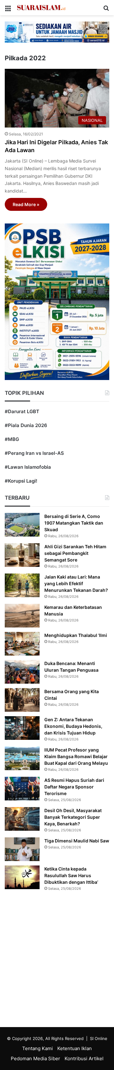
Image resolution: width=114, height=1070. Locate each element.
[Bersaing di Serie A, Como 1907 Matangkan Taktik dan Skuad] (22, 525)
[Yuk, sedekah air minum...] (57, 32)
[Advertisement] (57, 961)
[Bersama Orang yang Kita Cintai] (22, 700)
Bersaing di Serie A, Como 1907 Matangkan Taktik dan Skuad (73, 523)
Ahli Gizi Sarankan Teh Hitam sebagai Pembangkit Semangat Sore (75, 553)
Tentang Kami (37, 1048)
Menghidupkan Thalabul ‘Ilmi (75, 635)
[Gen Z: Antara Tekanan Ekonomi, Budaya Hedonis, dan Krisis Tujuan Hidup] (22, 728)
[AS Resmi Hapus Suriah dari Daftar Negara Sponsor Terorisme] (22, 788)
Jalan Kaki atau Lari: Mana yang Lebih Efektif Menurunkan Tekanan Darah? (76, 583)
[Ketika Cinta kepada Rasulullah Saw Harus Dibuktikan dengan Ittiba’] (22, 877)
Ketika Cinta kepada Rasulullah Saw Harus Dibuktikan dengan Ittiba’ (71, 875)
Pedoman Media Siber (35, 1058)
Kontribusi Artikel (84, 1058)
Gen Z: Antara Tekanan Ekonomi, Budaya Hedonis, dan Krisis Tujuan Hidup (73, 726)
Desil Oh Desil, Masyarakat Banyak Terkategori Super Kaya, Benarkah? (73, 817)
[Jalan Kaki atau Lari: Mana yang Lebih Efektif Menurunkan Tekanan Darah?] (22, 585)
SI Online (98, 1038)
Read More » (26, 204)
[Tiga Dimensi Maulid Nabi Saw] (22, 849)
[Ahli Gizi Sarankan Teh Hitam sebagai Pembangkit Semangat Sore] (22, 555)
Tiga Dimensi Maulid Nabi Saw (76, 840)
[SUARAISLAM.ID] (41, 7)
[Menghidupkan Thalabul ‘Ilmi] (22, 644)
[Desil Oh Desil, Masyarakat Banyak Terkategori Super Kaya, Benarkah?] (22, 819)
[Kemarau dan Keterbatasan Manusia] (22, 615)
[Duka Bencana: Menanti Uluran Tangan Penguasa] (22, 672)
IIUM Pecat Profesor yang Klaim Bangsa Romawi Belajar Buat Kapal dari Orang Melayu (76, 756)
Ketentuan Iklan (74, 1048)
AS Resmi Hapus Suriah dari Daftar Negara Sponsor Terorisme (74, 786)
